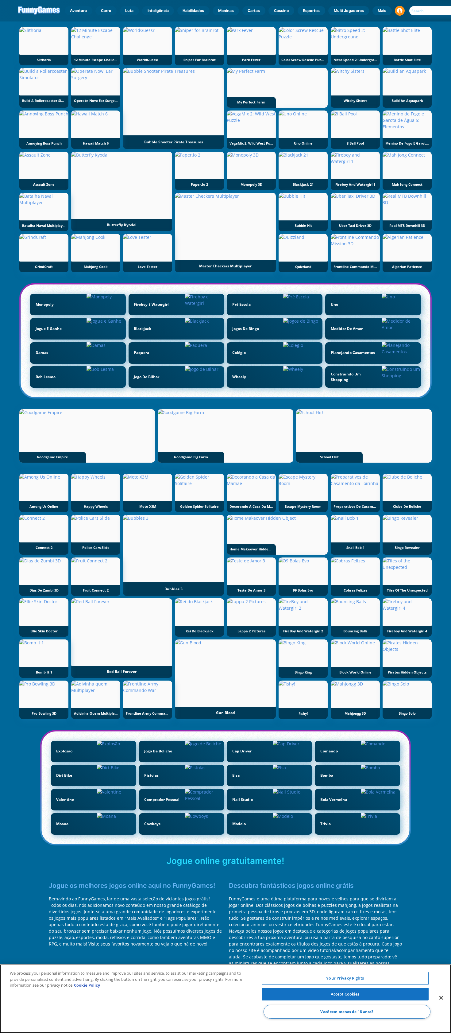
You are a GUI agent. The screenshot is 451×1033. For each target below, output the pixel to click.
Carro (106, 10)
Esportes (311, 10)
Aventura (78, 10)
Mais (382, 10)
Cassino (281, 10)
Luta (129, 10)
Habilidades (193, 10)
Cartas (254, 10)
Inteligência (158, 10)
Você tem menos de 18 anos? (346, 1011)
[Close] (441, 998)
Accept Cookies (345, 994)
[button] (400, 11)
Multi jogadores (349, 10)
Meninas (226, 10)
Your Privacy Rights (345, 978)
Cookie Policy (87, 985)
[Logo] (39, 10)
